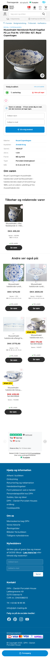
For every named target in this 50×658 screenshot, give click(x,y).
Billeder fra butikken (16, 532)
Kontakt (11, 582)
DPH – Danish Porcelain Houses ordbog (22, 502)
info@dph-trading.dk (17, 608)
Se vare (13, 248)
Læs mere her (30, 553)
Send (38, 574)
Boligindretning (20, 23)
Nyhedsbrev (14, 543)
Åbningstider (13, 528)
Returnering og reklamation (20, 483)
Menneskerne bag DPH (18, 521)
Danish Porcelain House (12, 7)
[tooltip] (13, 225)
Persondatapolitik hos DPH (20, 494)
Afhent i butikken (15, 476)
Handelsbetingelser (16, 486)
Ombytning (12, 479)
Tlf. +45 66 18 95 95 (16, 603)
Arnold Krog (21, 145)
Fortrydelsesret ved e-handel (21, 490)
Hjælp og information (19, 470)
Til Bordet (32, 23)
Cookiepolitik (13, 508)
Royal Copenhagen (23, 141)
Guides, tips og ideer (17, 497)
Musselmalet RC (4, 22)
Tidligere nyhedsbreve (18, 536)
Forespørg (26, 653)
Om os (10, 516)
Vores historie (13, 525)
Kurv (45, 9)
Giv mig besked (26, 129)
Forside (9, 23)
